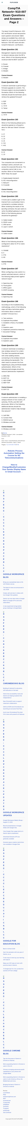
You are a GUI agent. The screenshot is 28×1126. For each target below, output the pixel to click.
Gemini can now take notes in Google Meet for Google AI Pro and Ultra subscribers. (13, 600)
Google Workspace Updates (13, 813)
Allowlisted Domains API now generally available (11, 838)
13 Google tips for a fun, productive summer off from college (13, 969)
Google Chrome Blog (11, 1052)
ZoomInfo (6, 1106)
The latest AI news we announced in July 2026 (13, 588)
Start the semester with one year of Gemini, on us (13, 953)
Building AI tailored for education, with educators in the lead (12, 689)
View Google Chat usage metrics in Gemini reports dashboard (13, 832)
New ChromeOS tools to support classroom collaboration (12, 702)
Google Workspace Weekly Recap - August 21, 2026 (13, 821)
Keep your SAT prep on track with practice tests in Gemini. (12, 964)
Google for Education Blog (11, 942)
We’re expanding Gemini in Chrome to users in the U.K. (14, 1065)
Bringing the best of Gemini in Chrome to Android (11, 1085)
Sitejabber (6, 1104)
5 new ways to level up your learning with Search (13, 958)
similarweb (6, 1110)
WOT (4, 1098)
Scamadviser (7, 1100)
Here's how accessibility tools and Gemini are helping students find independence (13, 695)
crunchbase (6, 1092)
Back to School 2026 (9, 948)
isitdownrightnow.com (9, 1096)
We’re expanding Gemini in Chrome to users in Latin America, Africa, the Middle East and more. (14, 1079)
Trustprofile (6, 1102)
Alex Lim (5, 433)
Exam (3, 438)
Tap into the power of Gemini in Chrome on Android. (12, 1059)
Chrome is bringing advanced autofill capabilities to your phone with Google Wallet (13, 1071)
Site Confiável (7, 1112)
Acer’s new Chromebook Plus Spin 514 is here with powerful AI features (13, 713)
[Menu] (2, 2)
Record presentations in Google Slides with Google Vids (12, 827)
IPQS (4, 1094)
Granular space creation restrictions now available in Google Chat (13, 843)
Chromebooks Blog (13, 683)
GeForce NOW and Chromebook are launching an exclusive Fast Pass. (13, 708)
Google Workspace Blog (13, 575)
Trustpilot (6, 1108)
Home (3, 440)
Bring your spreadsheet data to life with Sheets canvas (13, 583)
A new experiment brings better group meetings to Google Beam (12, 607)
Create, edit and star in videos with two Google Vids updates (13, 594)
